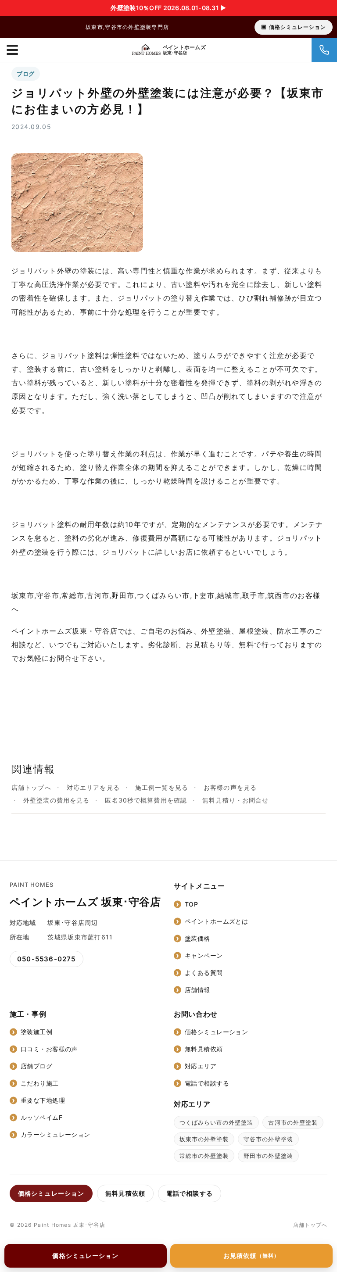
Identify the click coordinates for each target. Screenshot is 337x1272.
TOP (191, 904)
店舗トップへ (31, 787)
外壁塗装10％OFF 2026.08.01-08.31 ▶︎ (168, 7)
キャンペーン (204, 955)
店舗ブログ (36, 1066)
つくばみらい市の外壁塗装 (216, 1122)
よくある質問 (204, 972)
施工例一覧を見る (161, 787)
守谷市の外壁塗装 (268, 1139)
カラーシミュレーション (55, 1134)
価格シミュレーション (297, 27)
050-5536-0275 (46, 959)
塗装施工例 (36, 1032)
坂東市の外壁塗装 (204, 1139)
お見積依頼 (251, 1255)
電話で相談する (207, 1083)
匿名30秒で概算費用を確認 (146, 800)
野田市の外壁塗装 (268, 1155)
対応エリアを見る (93, 787)
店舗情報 (197, 989)
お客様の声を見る (230, 787)
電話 (324, 50)
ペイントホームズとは (216, 921)
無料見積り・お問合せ (235, 800)
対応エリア (200, 1066)
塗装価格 (197, 938)
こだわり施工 (40, 1083)
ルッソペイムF (41, 1117)
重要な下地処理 (43, 1100)
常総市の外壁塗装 (204, 1155)
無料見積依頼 (204, 1049)
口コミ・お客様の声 (49, 1049)
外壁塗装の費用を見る (56, 800)
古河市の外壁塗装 (292, 1122)
